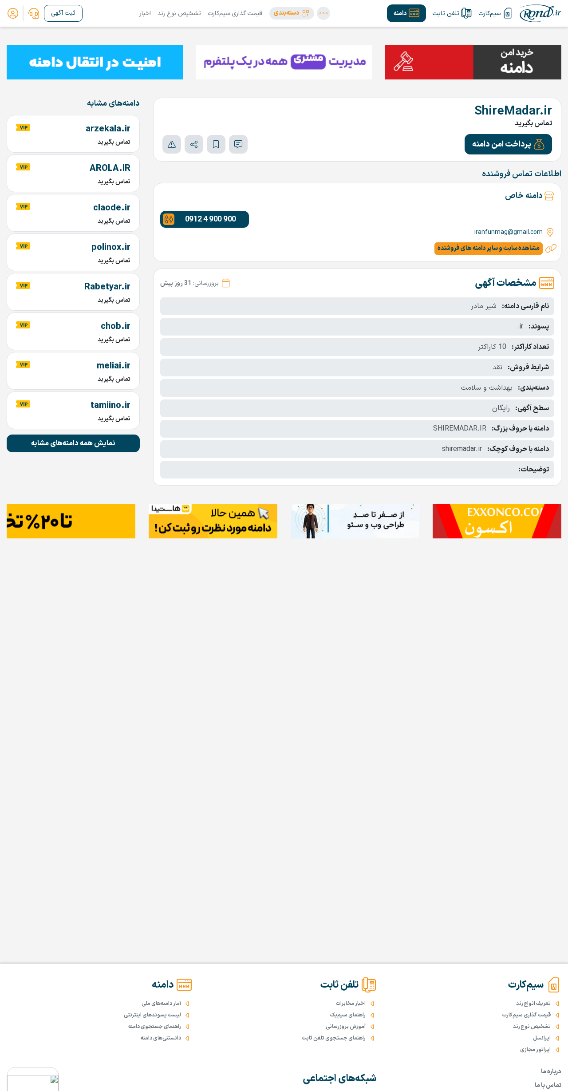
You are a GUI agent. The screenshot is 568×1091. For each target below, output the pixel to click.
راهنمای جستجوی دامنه (154, 1027)
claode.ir (111, 208)
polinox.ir (110, 247)
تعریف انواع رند (533, 1004)
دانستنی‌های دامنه (161, 1038)
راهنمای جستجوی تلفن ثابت (334, 1038)
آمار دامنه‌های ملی (161, 1004)
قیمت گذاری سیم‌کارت (235, 13)
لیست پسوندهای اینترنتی (152, 1015)
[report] (171, 144)
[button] (292, 13)
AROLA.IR (110, 168)
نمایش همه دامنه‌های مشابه (73, 443)
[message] (238, 144)
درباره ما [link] (551, 1071)
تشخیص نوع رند (179, 13)
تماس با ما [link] (548, 1085)
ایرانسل (542, 1038)
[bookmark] (216, 144)
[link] (33, 13)
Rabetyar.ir (107, 287)
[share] (194, 144)
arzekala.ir (108, 129)
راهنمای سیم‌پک (348, 1015)
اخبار (145, 13)
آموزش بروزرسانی (346, 1027)
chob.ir (115, 326)
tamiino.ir (110, 405)
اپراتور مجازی (535, 1050)
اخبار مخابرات (351, 1004)
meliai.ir (113, 366)
